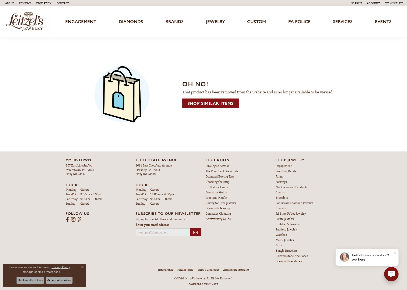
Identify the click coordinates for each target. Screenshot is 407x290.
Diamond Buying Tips (220, 176)
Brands (175, 21)
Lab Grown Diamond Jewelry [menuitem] (294, 203)
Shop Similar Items (211, 103)
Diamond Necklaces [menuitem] (289, 261)
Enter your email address (152, 224)
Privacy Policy (185, 269)
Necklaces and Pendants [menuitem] (291, 187)
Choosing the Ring (217, 181)
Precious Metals (216, 197)
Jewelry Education (218, 166)
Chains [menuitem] (280, 192)
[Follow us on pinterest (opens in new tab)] (79, 219)
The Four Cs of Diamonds (222, 171)
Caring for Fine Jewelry (221, 203)
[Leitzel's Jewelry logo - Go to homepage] (26, 22)
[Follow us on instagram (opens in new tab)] (73, 219)
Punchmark (211, 284)
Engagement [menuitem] (284, 166)
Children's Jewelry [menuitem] (288, 224)
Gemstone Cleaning (218, 213)
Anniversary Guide (218, 219)
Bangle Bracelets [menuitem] (286, 250)
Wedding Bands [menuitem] (286, 171)
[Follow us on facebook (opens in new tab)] (67, 219)
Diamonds (131, 21)
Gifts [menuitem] (279, 245)
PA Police (299, 21)
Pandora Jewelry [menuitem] (286, 229)
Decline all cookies (30, 280)
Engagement (80, 21)
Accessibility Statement (236, 269)
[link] (9, 3)
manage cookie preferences (41, 271)
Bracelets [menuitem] (282, 197)
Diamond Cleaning (218, 208)
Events (383, 21)
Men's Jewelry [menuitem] (285, 240)
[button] (43, 3)
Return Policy (165, 269)
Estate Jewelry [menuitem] (285, 219)
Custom (256, 21)
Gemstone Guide (216, 192)
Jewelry (215, 21)
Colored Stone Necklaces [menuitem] (292, 256)
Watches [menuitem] (281, 234)
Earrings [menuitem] (281, 181)
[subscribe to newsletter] (195, 232)
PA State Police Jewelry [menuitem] (291, 213)
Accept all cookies (59, 280)
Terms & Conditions (208, 269)
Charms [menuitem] (281, 208)
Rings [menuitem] (279, 176)
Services (343, 21)
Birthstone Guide (217, 187)
